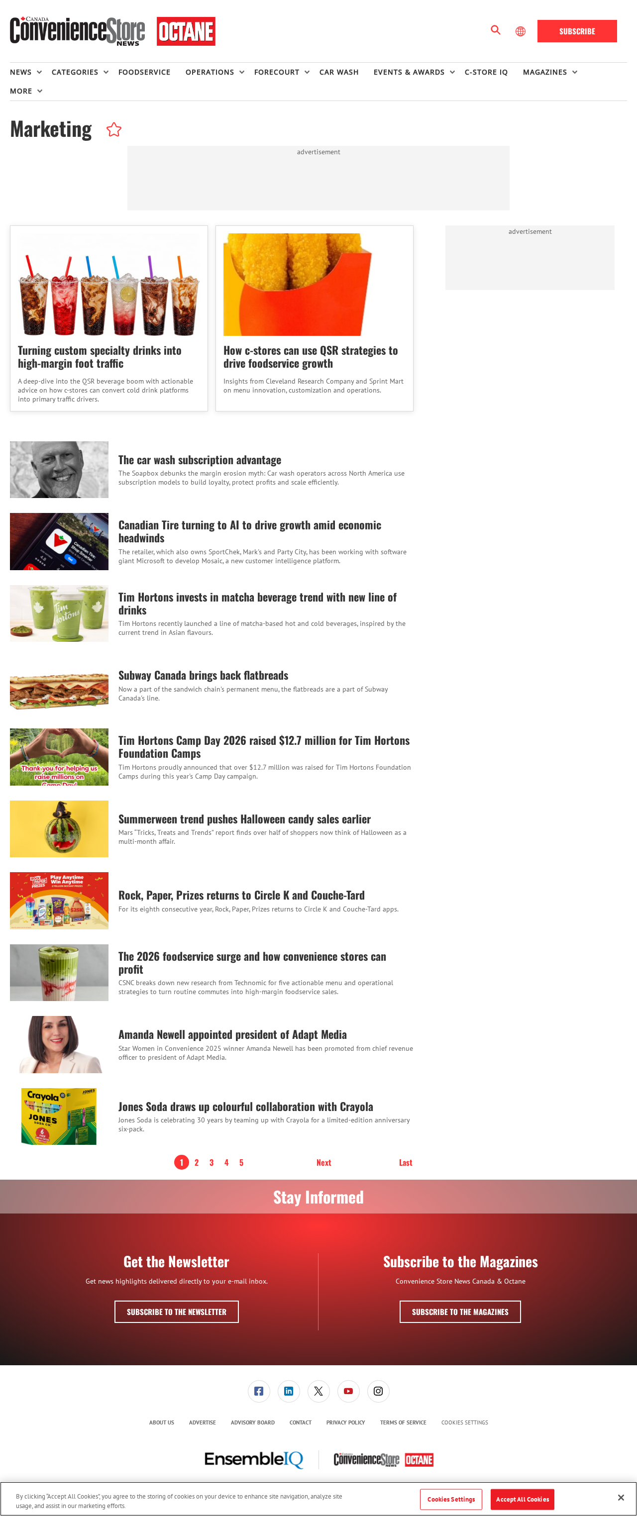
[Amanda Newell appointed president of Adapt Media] (59, 1044)
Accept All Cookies (522, 1499)
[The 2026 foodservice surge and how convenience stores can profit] (59, 972)
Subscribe (577, 30)
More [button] (21, 91)
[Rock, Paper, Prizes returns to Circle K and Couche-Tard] (59, 900)
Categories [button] (75, 72)
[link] (259, 1391)
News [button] (21, 72)
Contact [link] (301, 1422)
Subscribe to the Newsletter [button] (176, 1311)
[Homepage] (112, 31)
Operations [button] (210, 72)
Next (324, 1162)
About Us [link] (161, 1422)
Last (406, 1162)
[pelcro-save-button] (111, 131)
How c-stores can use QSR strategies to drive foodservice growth (310, 356)
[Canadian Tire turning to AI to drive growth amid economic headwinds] (59, 541)
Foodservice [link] (144, 72)
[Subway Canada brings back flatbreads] (59, 685)
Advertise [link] (202, 1422)
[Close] (621, 1498)
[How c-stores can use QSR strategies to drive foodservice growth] (314, 284)
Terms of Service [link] (403, 1422)
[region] (318, 1499)
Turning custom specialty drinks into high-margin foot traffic (100, 356)
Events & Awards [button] (409, 72)
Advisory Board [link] (253, 1422)
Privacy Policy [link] (345, 1422)
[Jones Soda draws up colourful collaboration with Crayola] (59, 1116)
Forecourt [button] (277, 72)
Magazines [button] (545, 72)
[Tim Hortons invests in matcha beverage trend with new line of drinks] (59, 613)
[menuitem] (31, 72)
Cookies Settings (464, 1422)
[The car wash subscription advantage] (59, 469)
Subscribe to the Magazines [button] (460, 1311)
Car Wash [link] (339, 72)
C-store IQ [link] (486, 72)
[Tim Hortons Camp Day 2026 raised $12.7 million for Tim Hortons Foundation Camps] (59, 756)
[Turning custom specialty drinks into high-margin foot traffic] (109, 284)
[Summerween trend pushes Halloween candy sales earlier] (59, 829)
